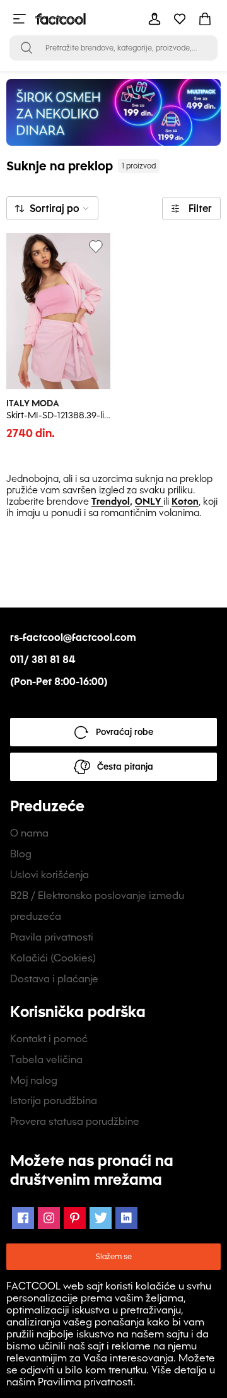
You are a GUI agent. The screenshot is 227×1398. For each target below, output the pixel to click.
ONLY (148, 501)
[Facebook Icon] (23, 1218)
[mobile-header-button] (154, 19)
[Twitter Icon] (101, 1218)
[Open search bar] (26, 48)
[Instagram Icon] (49, 1218)
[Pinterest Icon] (75, 1218)
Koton (185, 501)
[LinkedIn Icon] (126, 1218)
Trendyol (110, 501)
